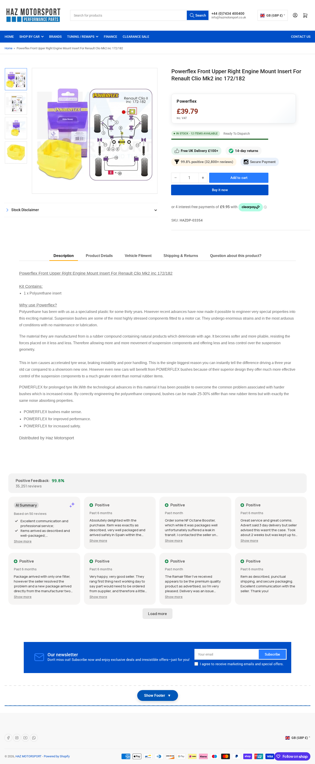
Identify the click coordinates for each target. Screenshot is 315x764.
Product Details (99, 256)
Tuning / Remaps (80, 36)
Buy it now (220, 190)
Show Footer (157, 695)
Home (9, 36)
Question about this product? (236, 256)
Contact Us (300, 36)
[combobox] (139, 15)
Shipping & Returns (180, 256)
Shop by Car (29, 36)
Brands (55, 36)
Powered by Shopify (57, 756)
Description (63, 256)
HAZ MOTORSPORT (28, 756)
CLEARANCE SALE (136, 36)
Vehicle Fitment (138, 256)
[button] (23, 541)
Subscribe (272, 654)
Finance (110, 36)
